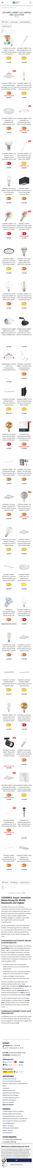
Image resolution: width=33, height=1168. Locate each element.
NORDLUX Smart (24, 986)
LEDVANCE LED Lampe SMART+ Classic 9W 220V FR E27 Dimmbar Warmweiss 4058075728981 (9, 192)
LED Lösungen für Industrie (11, 1121)
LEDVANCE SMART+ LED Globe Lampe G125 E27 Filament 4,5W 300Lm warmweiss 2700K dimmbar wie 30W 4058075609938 (9, 227)
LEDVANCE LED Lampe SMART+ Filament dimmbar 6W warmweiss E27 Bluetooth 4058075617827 (8, 51)
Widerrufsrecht (7, 1093)
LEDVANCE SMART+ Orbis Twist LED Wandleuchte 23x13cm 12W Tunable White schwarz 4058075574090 (24, 402)
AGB (4, 1090)
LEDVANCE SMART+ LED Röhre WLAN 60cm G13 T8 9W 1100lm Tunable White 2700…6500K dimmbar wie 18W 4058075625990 (24, 157)
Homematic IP (21, 990)
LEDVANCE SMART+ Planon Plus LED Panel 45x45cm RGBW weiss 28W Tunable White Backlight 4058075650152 (24, 543)
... (8, 31)
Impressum (6, 1088)
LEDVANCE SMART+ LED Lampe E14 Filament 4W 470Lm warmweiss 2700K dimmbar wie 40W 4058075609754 (24, 86)
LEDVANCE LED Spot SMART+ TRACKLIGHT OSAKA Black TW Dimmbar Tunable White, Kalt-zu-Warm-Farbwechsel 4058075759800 (8, 753)
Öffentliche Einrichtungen (10, 1095)
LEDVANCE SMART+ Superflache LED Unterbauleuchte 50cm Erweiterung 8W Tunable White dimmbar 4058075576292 (8, 823)
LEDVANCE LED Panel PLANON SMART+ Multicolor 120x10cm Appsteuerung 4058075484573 (9, 402)
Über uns (5, 1102)
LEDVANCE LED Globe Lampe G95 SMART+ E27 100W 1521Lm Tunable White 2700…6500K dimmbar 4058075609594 (9, 297)
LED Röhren (22, 1121)
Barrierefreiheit (10, 1090)
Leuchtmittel (5, 948)
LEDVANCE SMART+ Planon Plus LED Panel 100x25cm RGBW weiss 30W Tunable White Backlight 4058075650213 (9, 578)
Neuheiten (9, 1132)
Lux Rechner (19, 1116)
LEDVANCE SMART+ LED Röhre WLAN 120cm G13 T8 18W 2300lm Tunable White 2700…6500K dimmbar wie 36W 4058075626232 (24, 51)
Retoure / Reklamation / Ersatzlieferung (15, 1083)
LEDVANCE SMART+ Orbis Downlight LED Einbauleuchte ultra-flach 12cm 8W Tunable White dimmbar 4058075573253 (24, 122)
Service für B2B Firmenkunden (12, 1081)
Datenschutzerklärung (22, 1157)
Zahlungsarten (8, 1059)
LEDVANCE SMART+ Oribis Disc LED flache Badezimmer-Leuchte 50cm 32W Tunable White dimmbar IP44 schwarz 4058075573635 (9, 262)
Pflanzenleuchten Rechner (11, 1118)
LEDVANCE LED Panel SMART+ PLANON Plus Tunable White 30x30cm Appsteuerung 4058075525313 (9, 508)
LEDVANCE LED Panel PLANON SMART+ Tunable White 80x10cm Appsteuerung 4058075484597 (9, 683)
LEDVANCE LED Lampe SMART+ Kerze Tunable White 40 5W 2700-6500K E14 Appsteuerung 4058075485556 (24, 753)
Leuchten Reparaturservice (11, 1097)
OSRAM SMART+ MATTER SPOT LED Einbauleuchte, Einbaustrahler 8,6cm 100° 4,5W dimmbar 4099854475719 (9, 367)
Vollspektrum (23, 1118)
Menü (2, 2)
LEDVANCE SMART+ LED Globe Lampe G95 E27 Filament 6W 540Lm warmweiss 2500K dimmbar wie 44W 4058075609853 (24, 508)
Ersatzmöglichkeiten (9, 1123)
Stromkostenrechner (9, 1116)
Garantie (11, 1102)
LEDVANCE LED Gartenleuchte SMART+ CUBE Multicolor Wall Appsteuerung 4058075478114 (24, 437)
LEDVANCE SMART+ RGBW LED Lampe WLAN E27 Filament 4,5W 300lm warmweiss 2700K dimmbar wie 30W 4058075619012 (24, 227)
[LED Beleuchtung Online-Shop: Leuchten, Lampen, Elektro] (16, 2)
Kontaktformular (16, 1055)
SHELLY (22, 992)
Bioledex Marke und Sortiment (12, 1114)
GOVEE (28, 995)
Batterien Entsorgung (9, 1100)
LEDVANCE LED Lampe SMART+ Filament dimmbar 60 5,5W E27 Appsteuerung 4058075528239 (9, 543)
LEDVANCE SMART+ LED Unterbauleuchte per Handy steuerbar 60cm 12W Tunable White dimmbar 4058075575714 (8, 473)
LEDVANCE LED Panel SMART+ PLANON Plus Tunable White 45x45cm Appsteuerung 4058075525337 (24, 648)
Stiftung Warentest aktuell (11, 1128)
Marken (5, 1130)
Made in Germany (8, 1125)
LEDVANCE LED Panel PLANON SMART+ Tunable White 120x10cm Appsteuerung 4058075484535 (24, 683)
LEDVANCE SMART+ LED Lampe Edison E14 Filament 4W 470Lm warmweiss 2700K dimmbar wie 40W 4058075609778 (9, 718)
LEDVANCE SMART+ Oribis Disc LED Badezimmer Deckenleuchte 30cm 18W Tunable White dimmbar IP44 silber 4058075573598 (24, 578)
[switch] (3, 1165)
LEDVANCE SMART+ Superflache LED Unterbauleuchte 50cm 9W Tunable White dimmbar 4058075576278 (8, 859)
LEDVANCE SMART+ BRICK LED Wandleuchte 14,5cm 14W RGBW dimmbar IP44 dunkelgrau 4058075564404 (24, 192)
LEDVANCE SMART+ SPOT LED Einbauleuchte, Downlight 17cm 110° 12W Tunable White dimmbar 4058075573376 (8, 86)
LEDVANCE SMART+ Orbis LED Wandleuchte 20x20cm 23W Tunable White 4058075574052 (24, 788)
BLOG (4, 1086)
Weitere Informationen (16, 1164)
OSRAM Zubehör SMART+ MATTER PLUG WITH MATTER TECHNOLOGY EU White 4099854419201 (8, 332)
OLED (4, 1132)
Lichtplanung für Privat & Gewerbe (13, 1111)
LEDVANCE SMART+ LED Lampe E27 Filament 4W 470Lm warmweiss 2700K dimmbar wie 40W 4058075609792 (24, 297)
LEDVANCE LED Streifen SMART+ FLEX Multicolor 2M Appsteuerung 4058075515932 (24, 367)
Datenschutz (16, 1093)
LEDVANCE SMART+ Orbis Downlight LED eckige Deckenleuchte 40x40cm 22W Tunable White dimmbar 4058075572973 (8, 788)
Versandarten (8, 1069)
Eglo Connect (5, 988)
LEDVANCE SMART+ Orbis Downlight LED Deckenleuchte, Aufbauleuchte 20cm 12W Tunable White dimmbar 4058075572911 (8, 122)
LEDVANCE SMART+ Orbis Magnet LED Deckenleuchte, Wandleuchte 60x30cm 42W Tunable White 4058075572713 (24, 859)
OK (16, 1160)
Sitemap (10, 1130)
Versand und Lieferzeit (9, 1079)
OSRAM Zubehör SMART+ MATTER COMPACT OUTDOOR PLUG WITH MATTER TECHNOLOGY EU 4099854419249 (24, 332)
